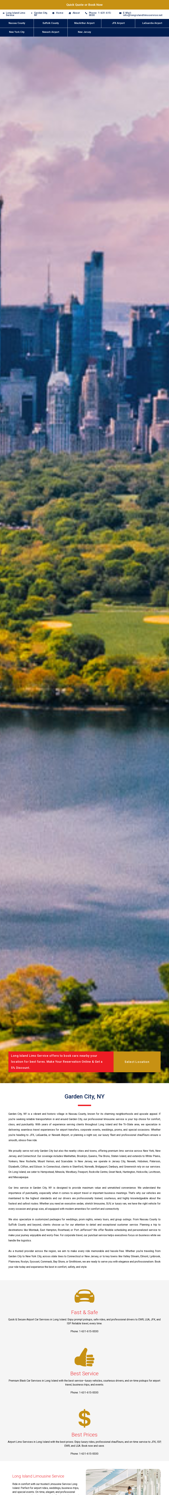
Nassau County (17, 23)
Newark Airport (50, 32)
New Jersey (84, 32)
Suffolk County (51, 23)
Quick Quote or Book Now (84, 5)
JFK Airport (118, 23)
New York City (16, 32)
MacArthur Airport (84, 23)
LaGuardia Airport (152, 23)
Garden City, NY (40, 14)
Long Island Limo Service (15, 14)
